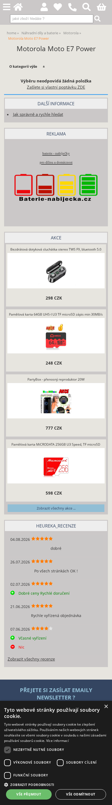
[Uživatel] (61, 8)
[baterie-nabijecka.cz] (56, 211)
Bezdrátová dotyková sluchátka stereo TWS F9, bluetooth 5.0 (55, 249)
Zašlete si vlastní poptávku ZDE (56, 87)
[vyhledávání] (89, 8)
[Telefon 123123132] (75, 11)
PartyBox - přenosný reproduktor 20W (56, 379)
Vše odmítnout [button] (80, 794)
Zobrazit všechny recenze (31, 659)
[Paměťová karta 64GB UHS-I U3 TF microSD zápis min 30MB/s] (56, 336)
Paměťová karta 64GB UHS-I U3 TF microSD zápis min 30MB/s (56, 314)
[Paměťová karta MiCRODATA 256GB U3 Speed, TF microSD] (56, 466)
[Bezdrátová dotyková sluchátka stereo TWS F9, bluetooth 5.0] (56, 271)
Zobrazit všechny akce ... (56, 508)
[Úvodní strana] (21, 8)
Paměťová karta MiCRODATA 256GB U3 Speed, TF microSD (55, 444)
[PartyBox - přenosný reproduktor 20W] (56, 401)
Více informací (57, 740)
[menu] (6, 7)
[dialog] (56, 753)
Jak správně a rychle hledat (38, 114)
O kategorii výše (23, 66)
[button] (56, 784)
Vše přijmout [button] (28, 794)
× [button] (106, 707)
